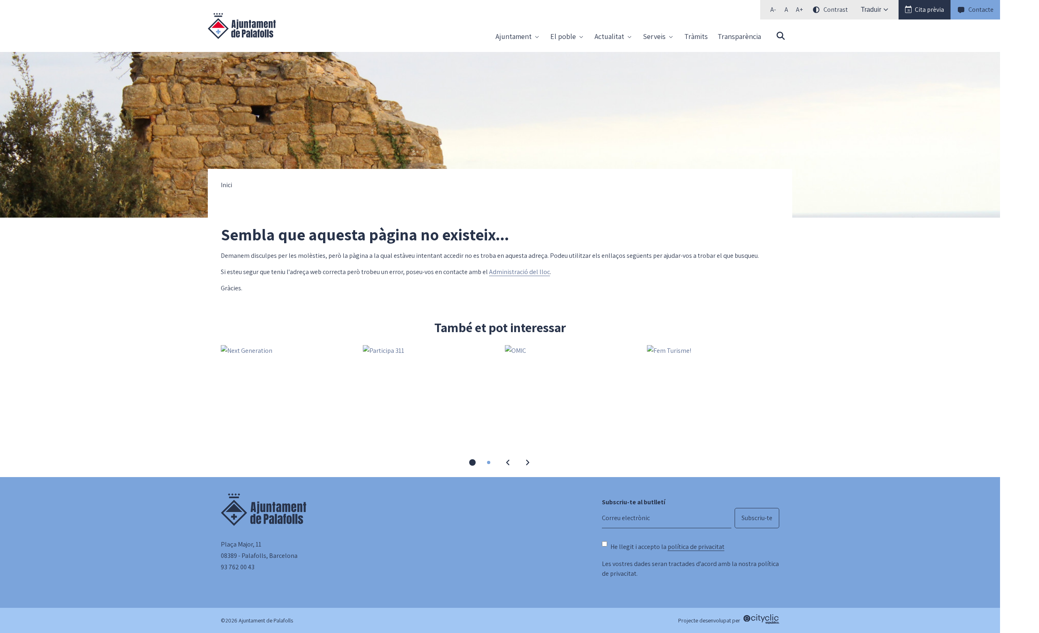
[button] (925, 9)
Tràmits (696, 36)
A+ (801, 11)
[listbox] (808, 9)
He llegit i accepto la (667, 546)
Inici (226, 185)
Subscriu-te (757, 518)
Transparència (739, 36)
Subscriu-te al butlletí (633, 502)
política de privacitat (696, 546)
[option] (786, 9)
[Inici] (242, 26)
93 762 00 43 (237, 567)
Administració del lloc (519, 272)
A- (775, 11)
